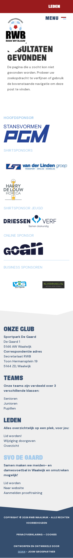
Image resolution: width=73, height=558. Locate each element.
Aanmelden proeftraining (23, 493)
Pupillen (10, 408)
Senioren (10, 398)
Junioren (10, 403)
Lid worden (12, 483)
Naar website (14, 488)
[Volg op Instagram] (22, 6)
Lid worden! (12, 436)
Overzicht (11, 446)
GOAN (21, 551)
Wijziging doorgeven (19, 441)
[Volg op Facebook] (10, 6)
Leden (54, 6)
